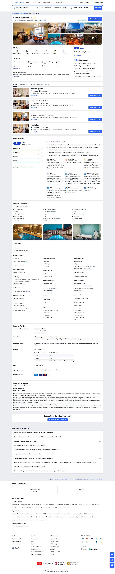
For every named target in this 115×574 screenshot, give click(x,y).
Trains (34, 2)
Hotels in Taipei (82, 517)
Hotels (56, 479)
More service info (16, 544)
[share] (112, 560)
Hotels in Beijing (26, 513)
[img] (30, 34)
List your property (54, 546)
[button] (67, 2)
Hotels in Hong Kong (78, 513)
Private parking (77, 214)
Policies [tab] (47, 84)
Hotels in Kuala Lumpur (58, 517)
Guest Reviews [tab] (24, 84)
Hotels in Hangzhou (27, 520)
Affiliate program (54, 544)
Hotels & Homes (19, 2)
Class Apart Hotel (36, 507)
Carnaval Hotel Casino (22, 18)
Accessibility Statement (36, 551)
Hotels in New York (16, 520)
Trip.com (51, 479)
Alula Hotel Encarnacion (48, 504)
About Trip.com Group (36, 554)
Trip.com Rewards (54, 541)
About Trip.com (35, 538)
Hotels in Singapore (92, 517)
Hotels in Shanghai (16, 513)
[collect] (112, 554)
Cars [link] (39, 2)
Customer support (16, 538)
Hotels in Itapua (74, 479)
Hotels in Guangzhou (37, 513)
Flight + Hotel (60, 2)
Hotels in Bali (45, 520)
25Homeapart (15, 504)
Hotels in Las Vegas (17, 517)
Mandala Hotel (95, 504)
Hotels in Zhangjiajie (46, 517)
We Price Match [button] (83, 20)
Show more (16, 76)
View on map (77, 78)
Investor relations (54, 538)
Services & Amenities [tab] (37, 84)
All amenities (16, 68)
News (32, 541)
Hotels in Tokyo (67, 513)
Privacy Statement (35, 549)
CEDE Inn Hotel (59, 504)
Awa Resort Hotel (26, 507)
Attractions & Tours (48, 2)
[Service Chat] (112, 565)
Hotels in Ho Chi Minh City (71, 517)
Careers (33, 544)
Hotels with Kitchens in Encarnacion (20, 526)
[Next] (101, 232)
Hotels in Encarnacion (84, 479)
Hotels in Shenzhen (58, 513)
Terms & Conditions (36, 546)
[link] (84, 2)
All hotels (52, 549)
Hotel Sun (88, 504)
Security (52, 554)
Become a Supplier (55, 551)
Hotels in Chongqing (89, 513)
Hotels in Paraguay (64, 479)
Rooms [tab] (15, 84)
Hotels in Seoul (26, 517)
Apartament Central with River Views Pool (74, 504)
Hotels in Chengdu (35, 517)
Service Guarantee (16, 541)
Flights (28, 2)
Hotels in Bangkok (47, 513)
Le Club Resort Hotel (37, 504)
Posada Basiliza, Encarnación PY (49, 507)
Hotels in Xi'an (36, 520)
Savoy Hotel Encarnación (64, 507)
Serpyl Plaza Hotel (16, 507)
